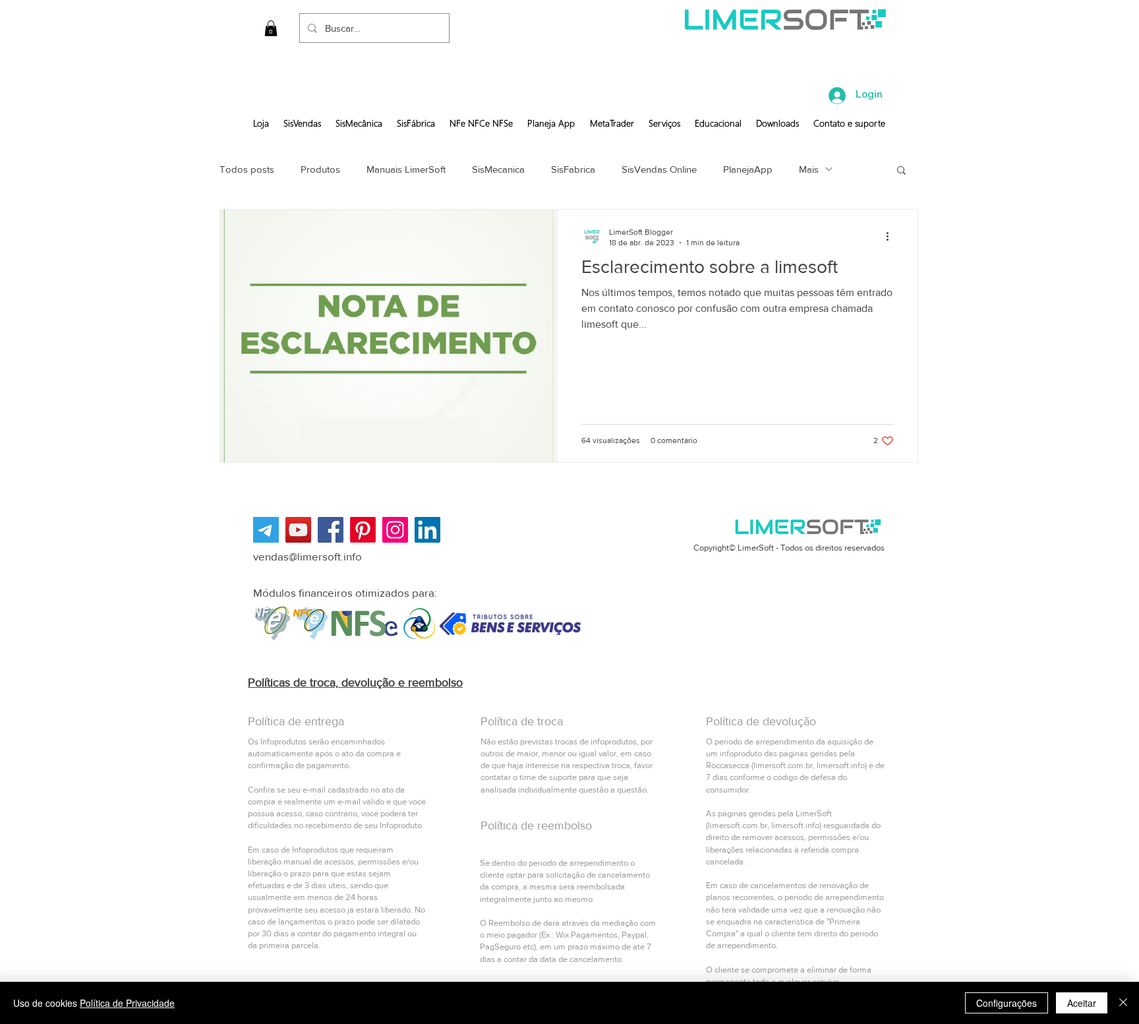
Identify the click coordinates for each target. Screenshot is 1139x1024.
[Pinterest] (363, 530)
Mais (809, 169)
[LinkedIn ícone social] (427, 530)
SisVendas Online (659, 169)
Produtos (320, 169)
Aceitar (1081, 1002)
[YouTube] (298, 530)
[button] (270, 28)
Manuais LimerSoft (406, 169)
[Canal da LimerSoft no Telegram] (266, 530)
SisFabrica (573, 169)
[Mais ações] (892, 237)
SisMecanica (498, 169)
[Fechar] (1123, 1002)
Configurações (1006, 1002)
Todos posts (246, 169)
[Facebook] (330, 530)
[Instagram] (395, 530)
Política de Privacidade (127, 1002)
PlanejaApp (748, 169)
